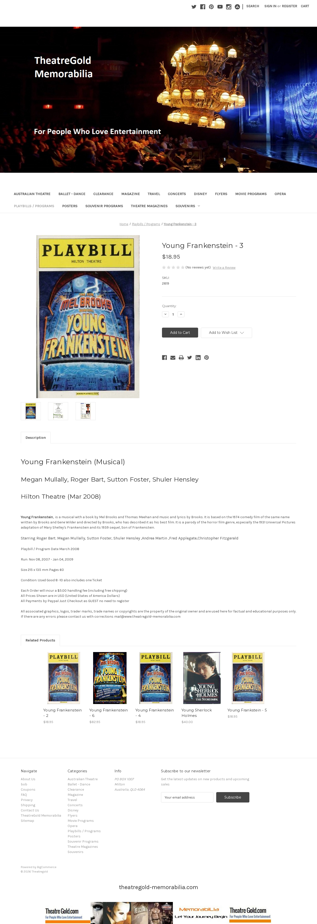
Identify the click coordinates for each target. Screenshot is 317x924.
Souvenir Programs (104, 206)
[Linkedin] (198, 357)
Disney (200, 194)
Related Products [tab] (40, 640)
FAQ (24, 795)
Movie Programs (251, 194)
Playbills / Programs (34, 206)
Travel (154, 194)
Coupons (28, 789)
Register (289, 6)
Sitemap (27, 821)
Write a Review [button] (224, 268)
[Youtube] (220, 6)
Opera (280, 194)
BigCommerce (46, 867)
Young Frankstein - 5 (247, 710)
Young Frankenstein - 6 (108, 713)
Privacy (27, 800)
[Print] (181, 357)
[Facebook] (202, 6)
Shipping (28, 805)
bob (24, 784)
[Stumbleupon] (237, 6)
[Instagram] (228, 6)
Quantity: (169, 306)
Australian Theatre (32, 194)
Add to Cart (63, 682)
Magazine (130, 194)
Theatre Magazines (149, 206)
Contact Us (30, 810)
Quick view (63, 674)
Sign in (270, 6)
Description (36, 437)
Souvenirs (185, 206)
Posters (70, 206)
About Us (28, 779)
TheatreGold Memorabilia (41, 815)
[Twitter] (194, 6)
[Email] (172, 357)
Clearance (103, 194)
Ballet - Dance (71, 194)
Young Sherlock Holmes (197, 713)
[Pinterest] (211, 6)
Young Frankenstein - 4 (154, 713)
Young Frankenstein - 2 (62, 713)
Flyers (221, 194)
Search (252, 6)
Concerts (177, 194)
